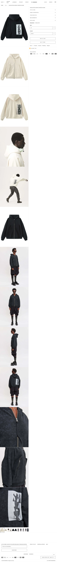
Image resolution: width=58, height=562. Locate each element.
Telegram (48, 45)
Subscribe (14, 550)
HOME (2, 5)
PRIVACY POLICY (33, 544)
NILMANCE (6, 560)
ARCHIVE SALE (8, 2)
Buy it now (42, 42)
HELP (47, 544)
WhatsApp (44, 45)
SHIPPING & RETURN (41, 544)
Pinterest (35, 45)
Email (31, 45)
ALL (6, 5)
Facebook (39, 45)
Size (31, 25)
